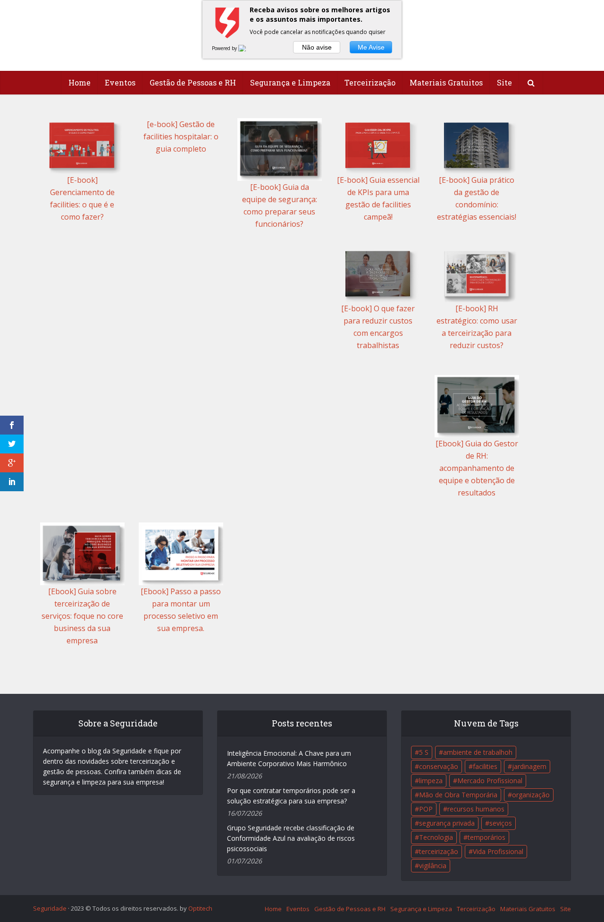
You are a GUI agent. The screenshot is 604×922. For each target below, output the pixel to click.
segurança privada (447, 823)
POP (426, 808)
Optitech (200, 908)
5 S (423, 752)
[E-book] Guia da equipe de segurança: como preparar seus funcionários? (279, 205)
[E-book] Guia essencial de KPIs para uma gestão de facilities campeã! (378, 198)
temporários (486, 837)
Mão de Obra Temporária (458, 794)
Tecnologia (436, 837)
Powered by (225, 48)
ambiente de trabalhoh (477, 752)
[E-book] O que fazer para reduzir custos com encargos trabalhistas (378, 326)
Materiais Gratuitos (446, 82)
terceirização (438, 851)
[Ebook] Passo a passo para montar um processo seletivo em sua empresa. (181, 609)
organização (531, 794)
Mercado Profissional (489, 780)
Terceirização (369, 82)
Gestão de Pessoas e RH (193, 82)
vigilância (432, 865)
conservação (438, 766)
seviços (500, 823)
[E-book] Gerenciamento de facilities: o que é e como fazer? (82, 198)
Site (504, 82)
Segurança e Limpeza (290, 82)
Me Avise (371, 47)
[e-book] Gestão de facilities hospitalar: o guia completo (180, 136)
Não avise (317, 47)
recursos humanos (475, 808)
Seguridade (50, 908)
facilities (485, 766)
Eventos (120, 82)
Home (79, 82)
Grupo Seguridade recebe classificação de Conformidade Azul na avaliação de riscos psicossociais (291, 838)
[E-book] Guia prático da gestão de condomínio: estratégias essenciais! (476, 198)
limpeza (431, 780)
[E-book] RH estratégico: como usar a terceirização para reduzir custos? (476, 326)
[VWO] (247, 48)
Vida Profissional (498, 851)
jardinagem (529, 766)
